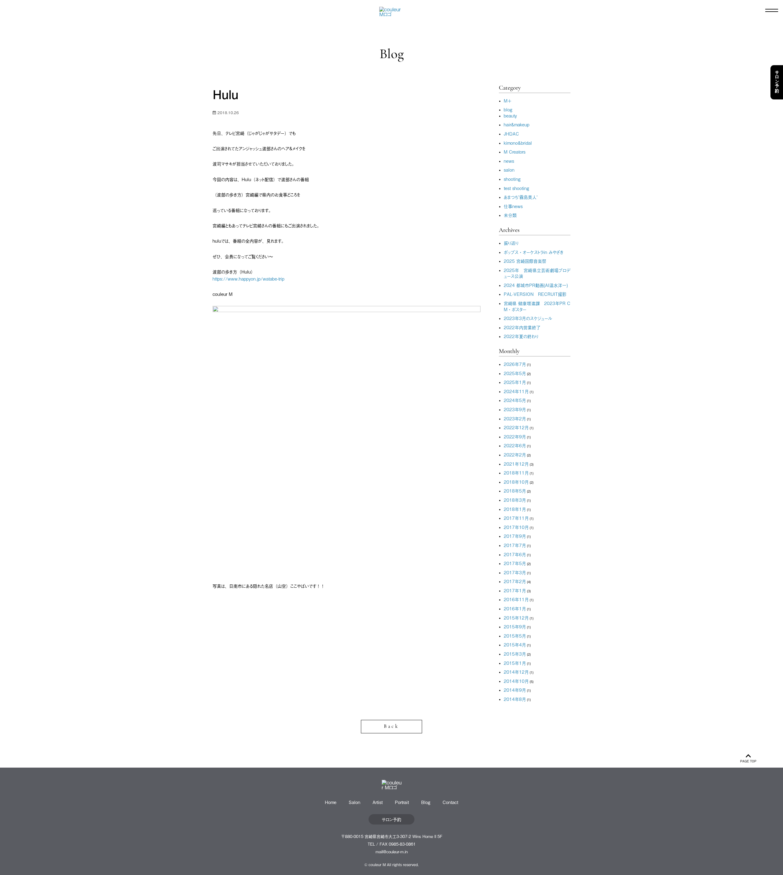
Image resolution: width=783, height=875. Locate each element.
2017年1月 (515, 590)
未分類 (510, 215)
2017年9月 (515, 536)
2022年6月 (515, 445)
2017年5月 (515, 563)
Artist (378, 802)
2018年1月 (515, 509)
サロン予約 (777, 82)
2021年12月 (516, 463)
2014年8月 (515, 699)
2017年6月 (515, 554)
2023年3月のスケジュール (528, 318)
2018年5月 (515, 490)
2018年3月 (515, 500)
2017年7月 (515, 545)
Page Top (748, 761)
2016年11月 (516, 599)
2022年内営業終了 (522, 327)
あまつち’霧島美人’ (521, 197)
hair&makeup (516, 124)
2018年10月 (516, 481)
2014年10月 (516, 681)
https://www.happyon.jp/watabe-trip (248, 278)
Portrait (402, 802)
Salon (354, 802)
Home (330, 802)
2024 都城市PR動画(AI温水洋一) (536, 285)
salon (509, 169)
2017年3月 (515, 572)
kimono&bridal (518, 143)
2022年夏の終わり (521, 336)
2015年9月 (515, 626)
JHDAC (511, 133)
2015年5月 (515, 635)
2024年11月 (516, 391)
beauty (510, 115)
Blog (425, 802)
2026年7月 (515, 364)
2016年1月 (515, 608)
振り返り (511, 243)
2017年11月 (516, 518)
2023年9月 (515, 409)
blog (508, 109)
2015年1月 (515, 663)
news (509, 161)
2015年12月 (516, 617)
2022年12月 (516, 427)
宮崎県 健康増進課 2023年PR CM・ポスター (537, 306)
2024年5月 (515, 400)
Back (391, 726)
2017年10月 (516, 527)
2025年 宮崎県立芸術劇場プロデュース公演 (537, 273)
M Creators (514, 151)
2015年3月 (515, 653)
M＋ (508, 100)
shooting (512, 179)
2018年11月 (516, 472)
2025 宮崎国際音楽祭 (525, 261)
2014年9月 (515, 690)
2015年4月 (515, 644)
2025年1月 (515, 382)
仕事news (513, 206)
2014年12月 (516, 671)
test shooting (516, 188)
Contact (450, 802)
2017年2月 (515, 581)
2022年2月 (515, 454)
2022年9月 (515, 436)
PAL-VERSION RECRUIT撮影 (535, 294)
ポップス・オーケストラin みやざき (533, 252)
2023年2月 (515, 418)
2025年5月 (515, 373)
